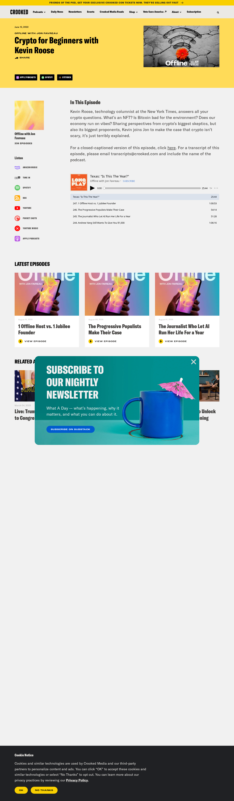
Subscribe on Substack (70, 429)
